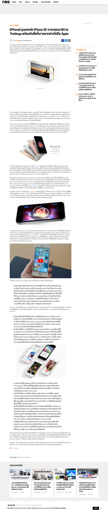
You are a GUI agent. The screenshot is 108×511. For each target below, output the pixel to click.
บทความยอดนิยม (45, 2)
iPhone (23, 457)
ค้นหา (20, 2)
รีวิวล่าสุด (35, 2)
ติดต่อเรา (55, 2)
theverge (15, 448)
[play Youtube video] (40, 261)
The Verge (32, 191)
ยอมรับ (96, 508)
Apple (18, 457)
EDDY (17, 40)
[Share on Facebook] (62, 40)
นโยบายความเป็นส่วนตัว (60, 508)
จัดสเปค (14, 2)
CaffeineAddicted (14, 492)
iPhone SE (28, 457)
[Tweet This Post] (66, 40)
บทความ (27, 2)
